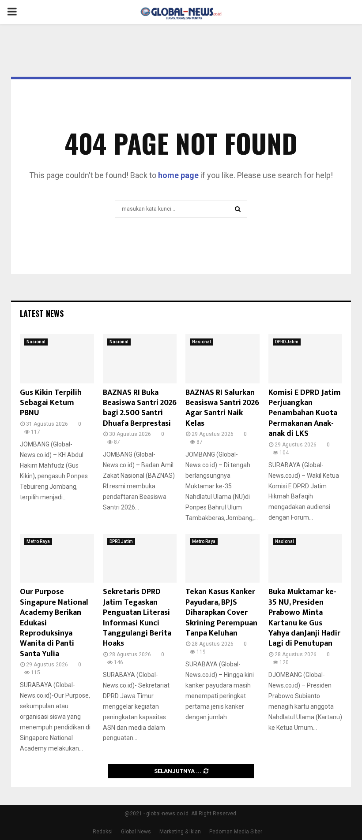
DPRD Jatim (286, 341)
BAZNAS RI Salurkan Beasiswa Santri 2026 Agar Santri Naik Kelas (222, 408)
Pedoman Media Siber (235, 832)
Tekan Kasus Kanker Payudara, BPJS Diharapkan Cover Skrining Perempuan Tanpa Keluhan (221, 612)
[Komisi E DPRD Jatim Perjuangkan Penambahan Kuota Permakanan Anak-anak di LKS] (305, 358)
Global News (136, 832)
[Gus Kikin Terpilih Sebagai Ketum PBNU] (57, 358)
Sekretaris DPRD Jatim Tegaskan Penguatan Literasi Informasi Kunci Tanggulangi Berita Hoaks (137, 617)
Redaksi (103, 832)
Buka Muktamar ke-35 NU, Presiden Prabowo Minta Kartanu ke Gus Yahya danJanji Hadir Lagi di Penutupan (304, 617)
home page (178, 175)
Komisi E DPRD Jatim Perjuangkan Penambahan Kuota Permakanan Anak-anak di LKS (304, 413)
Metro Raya (38, 541)
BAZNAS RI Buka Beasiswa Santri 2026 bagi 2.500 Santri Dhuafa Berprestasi (140, 408)
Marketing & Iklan (180, 832)
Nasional (35, 341)
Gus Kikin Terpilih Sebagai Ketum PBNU (51, 403)
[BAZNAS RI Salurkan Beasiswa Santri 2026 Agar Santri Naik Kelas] (222, 358)
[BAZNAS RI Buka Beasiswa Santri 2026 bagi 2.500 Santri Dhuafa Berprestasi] (140, 358)
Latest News (42, 313)
